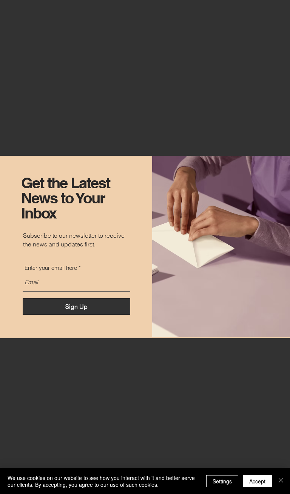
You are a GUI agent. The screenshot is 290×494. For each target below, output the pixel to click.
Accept (257, 481)
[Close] (280, 481)
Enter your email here (51, 268)
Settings (222, 481)
